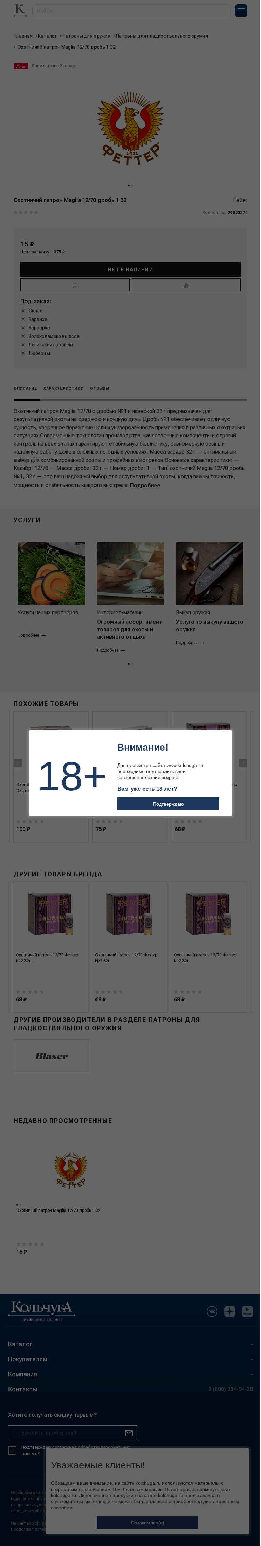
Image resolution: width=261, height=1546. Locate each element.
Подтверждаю (168, 804)
